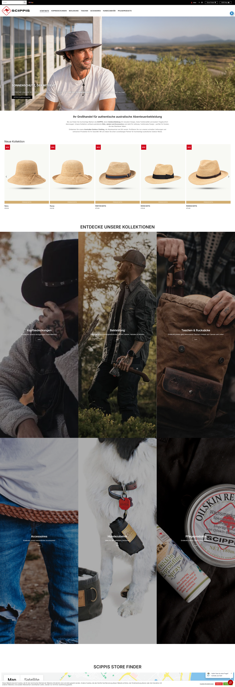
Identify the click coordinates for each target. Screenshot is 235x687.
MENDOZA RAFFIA (191, 206)
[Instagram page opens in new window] (202, 2)
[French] (31, 2)
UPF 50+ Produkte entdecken (22, 97)
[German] (33, 2)
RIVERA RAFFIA (145, 206)
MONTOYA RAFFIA (100, 206)
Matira (6, 206)
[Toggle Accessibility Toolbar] (232, 13)
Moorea (52, 206)
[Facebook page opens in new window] (199, 2)
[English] (29, 2)
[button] (6, 177)
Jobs (194, 2)
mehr (39, 339)
